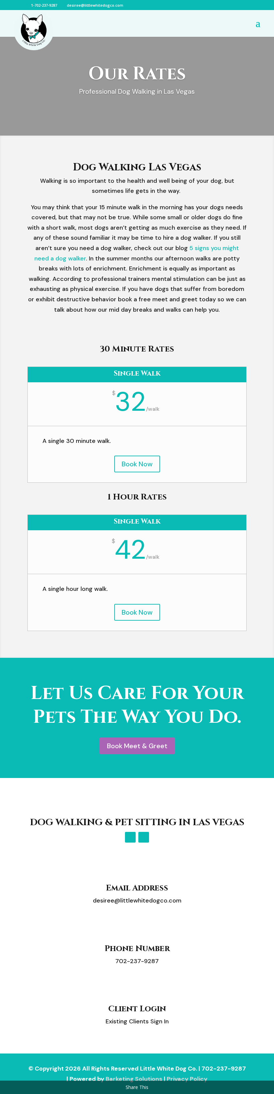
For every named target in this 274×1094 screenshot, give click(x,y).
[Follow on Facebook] (130, 837)
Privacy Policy (187, 1079)
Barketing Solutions (134, 1079)
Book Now (137, 464)
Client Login (137, 1009)
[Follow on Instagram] (143, 837)
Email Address (137, 888)
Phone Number (137, 948)
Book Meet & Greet (137, 745)
